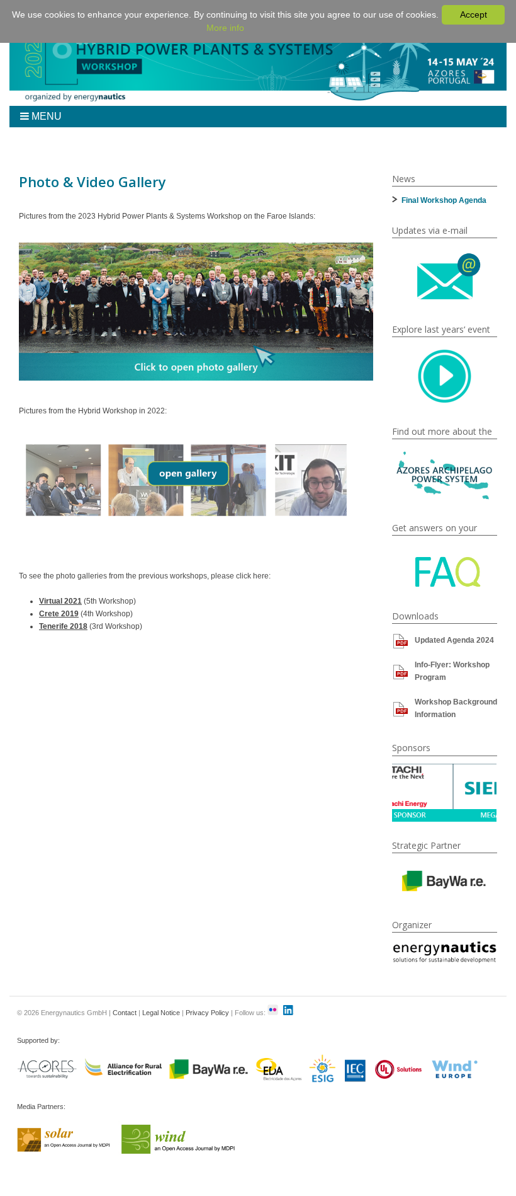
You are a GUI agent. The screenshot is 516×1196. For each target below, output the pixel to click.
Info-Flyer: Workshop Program (452, 671)
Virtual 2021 (60, 601)
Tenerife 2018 (63, 626)
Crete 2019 (59, 613)
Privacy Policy (207, 1012)
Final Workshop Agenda (443, 200)
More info (225, 28)
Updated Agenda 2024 (454, 640)
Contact (125, 1012)
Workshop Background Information (456, 708)
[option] (444, 793)
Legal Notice (161, 1012)
